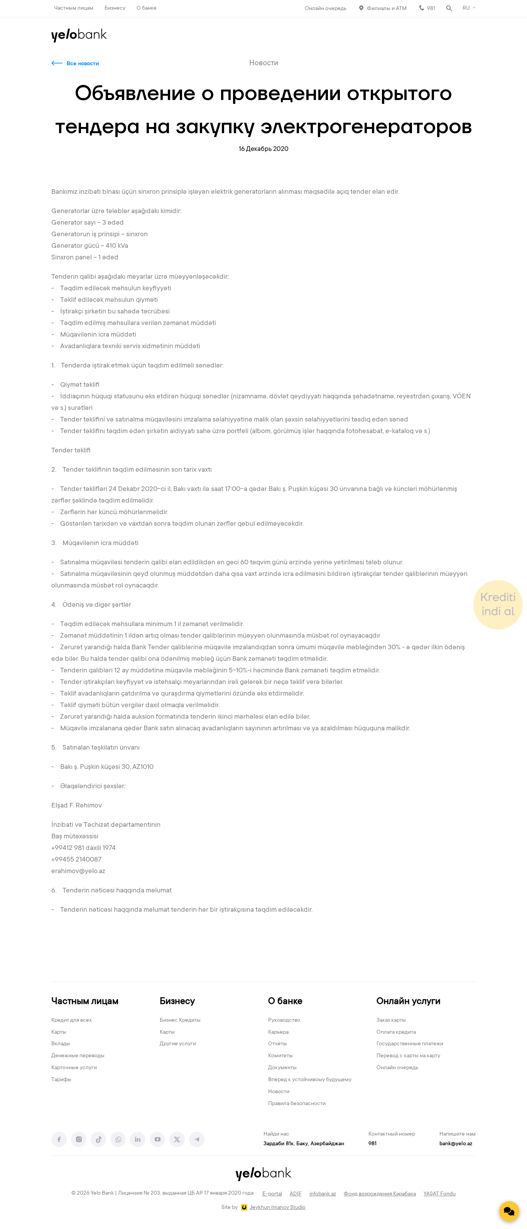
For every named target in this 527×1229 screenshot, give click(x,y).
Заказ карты (391, 1020)
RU (466, 8)
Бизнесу (115, 8)
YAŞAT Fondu (440, 1194)
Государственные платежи (410, 1044)
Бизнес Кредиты (180, 1020)
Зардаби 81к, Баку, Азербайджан (304, 1144)
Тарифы (61, 1080)
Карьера (278, 1032)
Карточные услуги (74, 1068)
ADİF (296, 1194)
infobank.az (322, 1194)
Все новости (83, 64)
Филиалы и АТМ (387, 9)
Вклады (60, 1044)
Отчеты (277, 1044)
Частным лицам (73, 8)
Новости (278, 1092)
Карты (58, 1032)
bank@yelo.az (455, 1144)
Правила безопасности (297, 1104)
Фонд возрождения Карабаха (380, 1194)
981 (431, 9)
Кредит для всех (71, 1020)
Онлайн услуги (409, 1002)
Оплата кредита (396, 1032)
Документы (282, 1068)
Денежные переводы (78, 1056)
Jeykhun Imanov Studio (278, 1208)
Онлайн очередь (325, 9)
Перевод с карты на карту (408, 1056)
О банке (147, 8)
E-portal (272, 1194)
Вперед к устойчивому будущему (309, 1080)
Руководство (284, 1020)
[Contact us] (509, 1211)
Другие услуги (178, 1044)
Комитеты (280, 1056)
